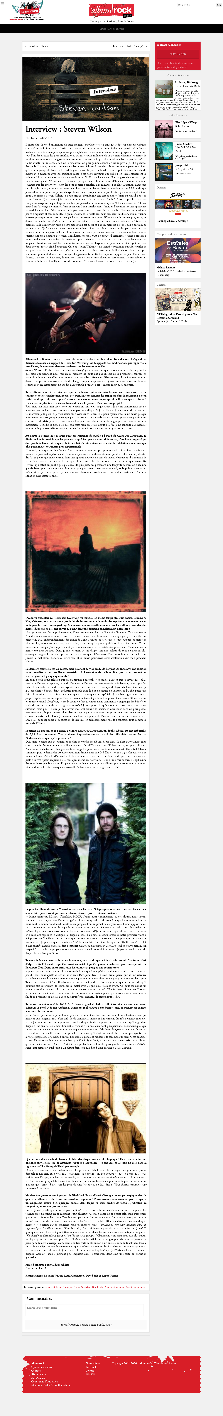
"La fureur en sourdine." (186, 130)
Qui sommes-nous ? (42, 1367)
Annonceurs (38, 1378)
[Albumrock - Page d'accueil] (111, 17)
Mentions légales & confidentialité (51, 1385)
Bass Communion (135, 1287)
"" (178, 103)
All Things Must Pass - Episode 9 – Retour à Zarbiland (177, 316)
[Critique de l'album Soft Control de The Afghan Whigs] (164, 137)
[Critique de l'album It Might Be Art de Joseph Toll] (164, 180)
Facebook (91, 1367)
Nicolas (29, 138)
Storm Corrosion (114, 1287)
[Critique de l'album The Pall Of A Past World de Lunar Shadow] (164, 159)
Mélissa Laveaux (166, 267)
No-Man (86, 1287)
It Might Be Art (184, 169)
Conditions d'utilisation (44, 1382)
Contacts (36, 1371)
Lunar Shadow (183, 144)
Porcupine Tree (70, 1287)
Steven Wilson (53, 1287)
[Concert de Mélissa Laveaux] (178, 262)
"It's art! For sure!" (183, 173)
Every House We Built (187, 86)
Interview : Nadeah (38, 46)
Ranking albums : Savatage (172, 221)
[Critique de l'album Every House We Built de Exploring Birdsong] (164, 97)
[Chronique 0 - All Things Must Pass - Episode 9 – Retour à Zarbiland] (178, 302)
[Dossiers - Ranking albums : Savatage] (178, 216)
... (158, 224)
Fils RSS (90, 1374)
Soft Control (182, 126)
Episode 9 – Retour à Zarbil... (174, 321)
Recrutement (38, 1374)
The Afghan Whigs (186, 122)
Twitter (90, 1371)
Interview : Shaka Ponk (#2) (129, 46)
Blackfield (98, 1287)
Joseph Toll (181, 165)
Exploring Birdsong (186, 82)
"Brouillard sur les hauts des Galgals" (186, 157)
